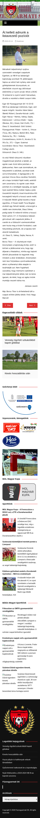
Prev (9, 305)
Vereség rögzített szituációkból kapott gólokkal (17, 747)
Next (31, 305)
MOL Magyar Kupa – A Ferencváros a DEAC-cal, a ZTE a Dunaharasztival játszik (18, 512)
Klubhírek (20, 41)
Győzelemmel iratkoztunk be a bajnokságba (19, 768)
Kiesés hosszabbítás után (17, 373)
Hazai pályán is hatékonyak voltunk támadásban (16, 761)
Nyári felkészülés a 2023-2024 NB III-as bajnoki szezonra (18, 774)
